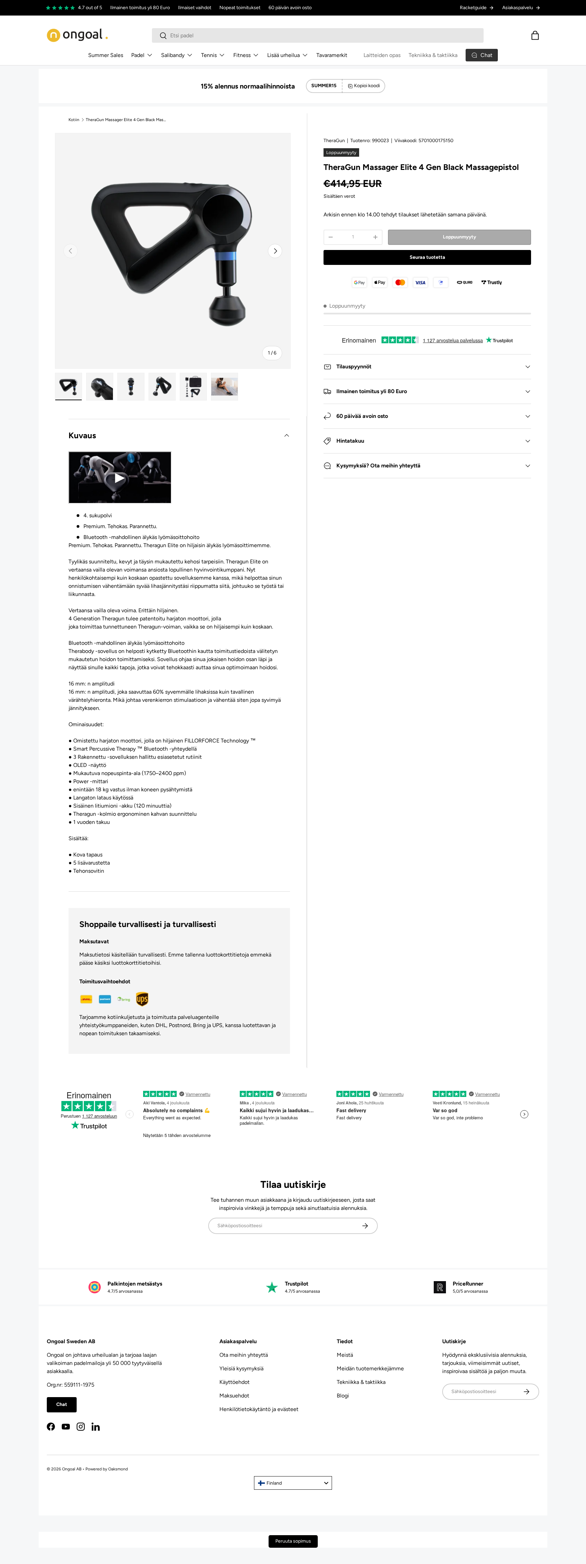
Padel (137, 55)
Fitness (242, 55)
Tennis (209, 55)
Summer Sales (105, 55)
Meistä (345, 1355)
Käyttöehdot (234, 1382)
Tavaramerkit (331, 55)
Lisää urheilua (283, 55)
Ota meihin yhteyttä (243, 1355)
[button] (535, 35)
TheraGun (334, 140)
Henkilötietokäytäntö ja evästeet (258, 1409)
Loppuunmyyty (459, 237)
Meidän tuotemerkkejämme (370, 1368)
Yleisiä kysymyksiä (241, 1368)
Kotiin (74, 119)
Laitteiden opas (382, 55)
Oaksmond (118, 1469)
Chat (61, 1404)
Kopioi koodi (367, 86)
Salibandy (172, 55)
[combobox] (318, 35)
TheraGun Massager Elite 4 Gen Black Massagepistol (126, 119)
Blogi (343, 1395)
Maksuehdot (234, 1395)
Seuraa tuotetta (427, 257)
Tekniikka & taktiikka (433, 55)
